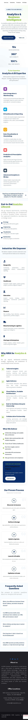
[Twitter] (12, 659)
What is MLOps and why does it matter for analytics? (14, 625)
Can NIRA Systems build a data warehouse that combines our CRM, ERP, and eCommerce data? (13, 615)
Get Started (10, 478)
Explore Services (8, 37)
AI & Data (24, 2)
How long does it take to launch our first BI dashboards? (13, 634)
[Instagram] (17, 659)
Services (6, 2)
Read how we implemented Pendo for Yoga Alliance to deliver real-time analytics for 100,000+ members (13, 195)
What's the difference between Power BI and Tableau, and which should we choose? (13, 603)
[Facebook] (10, 659)
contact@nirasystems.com (14, 703)
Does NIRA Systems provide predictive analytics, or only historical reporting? (13, 644)
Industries (12, 2)
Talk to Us (21, 37)
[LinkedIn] (15, 659)
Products (18, 2)
